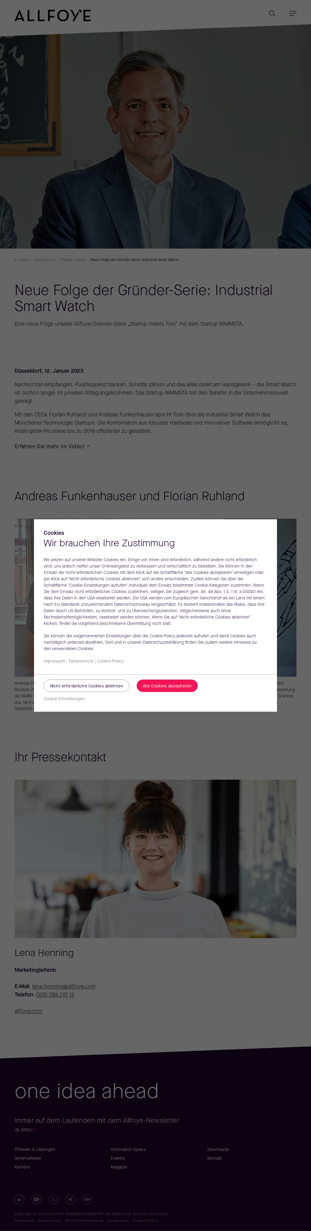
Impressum (54, 661)
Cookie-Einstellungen (64, 699)
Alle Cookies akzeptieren (167, 686)
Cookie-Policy (110, 661)
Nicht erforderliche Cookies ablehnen (86, 686)
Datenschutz (81, 661)
